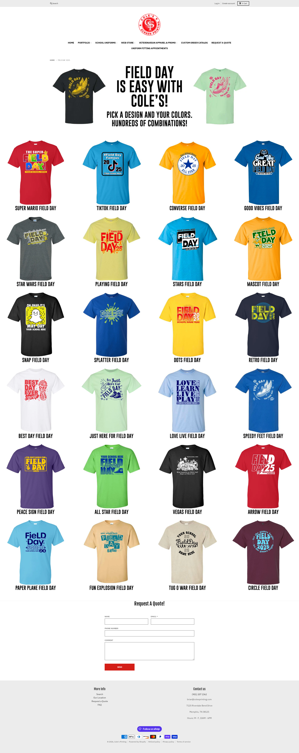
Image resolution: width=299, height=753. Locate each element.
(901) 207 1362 (199, 694)
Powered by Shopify (137, 742)
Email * (154, 616)
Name (107, 616)
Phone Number (111, 628)
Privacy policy (168, 742)
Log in (217, 3)
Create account (228, 3)
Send (119, 667)
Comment (109, 640)
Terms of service (184, 742)
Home (52, 60)
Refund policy (154, 742)
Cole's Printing (120, 742)
